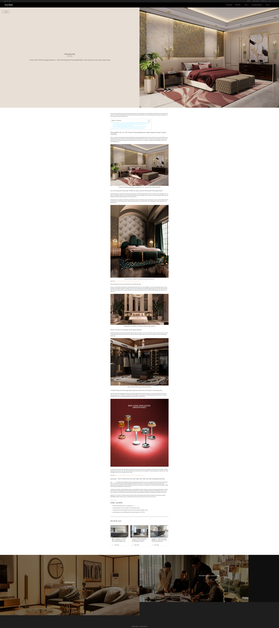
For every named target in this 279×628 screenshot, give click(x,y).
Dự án (245, 4)
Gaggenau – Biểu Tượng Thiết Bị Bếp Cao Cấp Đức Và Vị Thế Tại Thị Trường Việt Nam (159, 540)
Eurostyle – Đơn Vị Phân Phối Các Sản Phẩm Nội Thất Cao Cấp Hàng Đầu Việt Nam (128, 128)
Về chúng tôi (229, 4)
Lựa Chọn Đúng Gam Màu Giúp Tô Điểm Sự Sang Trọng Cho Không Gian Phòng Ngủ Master (130, 124)
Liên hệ (248, 1)
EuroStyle (114, 482)
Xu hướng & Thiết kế (256, 4)
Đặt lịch (70, 586)
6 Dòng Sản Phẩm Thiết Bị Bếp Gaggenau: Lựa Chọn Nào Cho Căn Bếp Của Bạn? (139, 540)
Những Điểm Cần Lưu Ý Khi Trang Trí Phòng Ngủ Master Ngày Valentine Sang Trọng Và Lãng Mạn (131, 122)
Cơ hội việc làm (255, 1)
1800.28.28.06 (213, 619)
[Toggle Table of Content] (148, 121)
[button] (241, 4)
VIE (7, 1)
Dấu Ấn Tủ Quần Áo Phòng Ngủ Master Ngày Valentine (124, 125)
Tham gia (209, 580)
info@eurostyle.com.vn (215, 621)
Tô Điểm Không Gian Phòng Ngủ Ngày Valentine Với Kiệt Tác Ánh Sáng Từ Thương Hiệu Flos (130, 126)
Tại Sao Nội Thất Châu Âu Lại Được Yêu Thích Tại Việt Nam (127, 281)
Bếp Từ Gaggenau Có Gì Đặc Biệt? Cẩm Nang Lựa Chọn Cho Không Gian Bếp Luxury (119, 540)
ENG (9, 1)
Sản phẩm (237, 4)
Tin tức (267, 4)
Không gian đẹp (70, 54)
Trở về (6, 11)
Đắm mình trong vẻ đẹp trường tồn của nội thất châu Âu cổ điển (129, 475)
